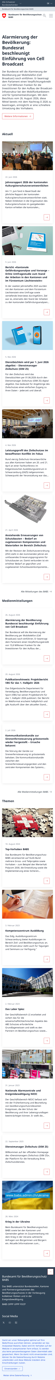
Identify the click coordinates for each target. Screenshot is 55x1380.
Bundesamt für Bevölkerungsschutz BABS (25, 15)
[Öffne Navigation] (51, 15)
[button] (50, 1272)
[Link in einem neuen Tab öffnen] (4, 1322)
